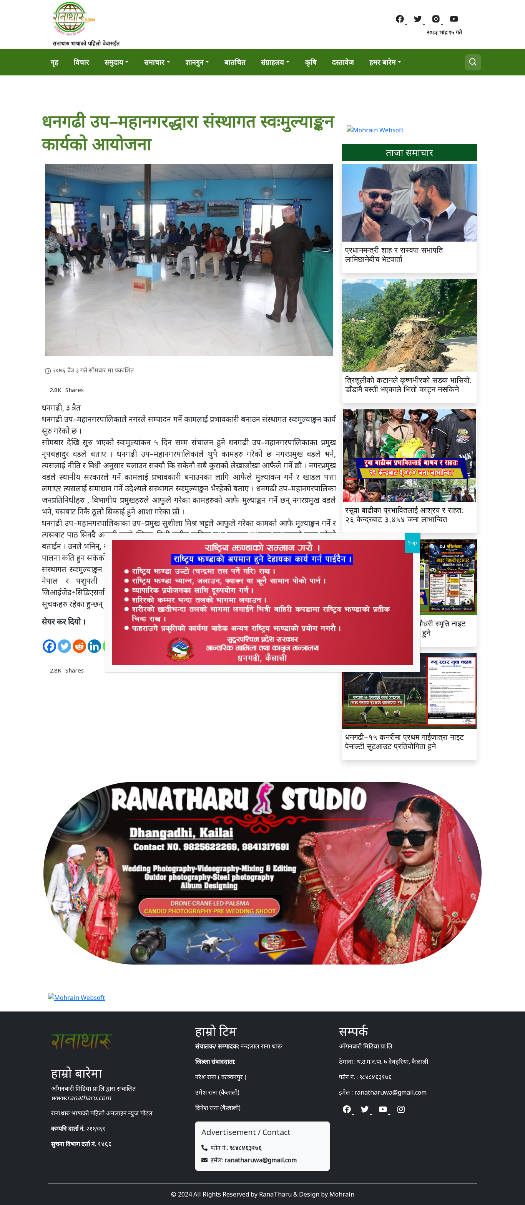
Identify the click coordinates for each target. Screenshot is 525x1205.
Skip (412, 542)
